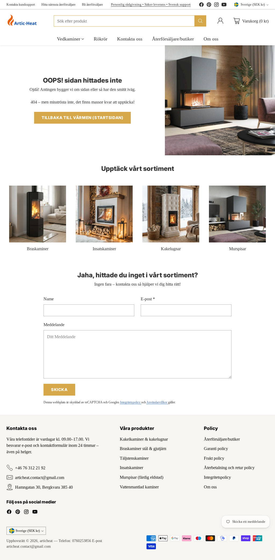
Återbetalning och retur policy (229, 467)
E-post (148, 299)
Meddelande (54, 324)
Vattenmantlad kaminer (139, 487)
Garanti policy (216, 448)
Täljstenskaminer (134, 458)
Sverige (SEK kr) (253, 4)
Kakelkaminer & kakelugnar (144, 439)
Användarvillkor (157, 402)
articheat (46, 541)
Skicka (59, 389)
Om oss (210, 487)
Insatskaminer (131, 467)
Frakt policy (214, 458)
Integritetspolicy (130, 402)
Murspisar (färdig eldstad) (141, 477)
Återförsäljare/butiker (222, 439)
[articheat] (23, 21)
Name (49, 299)
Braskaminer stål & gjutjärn (143, 448)
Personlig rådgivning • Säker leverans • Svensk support (151, 4)
